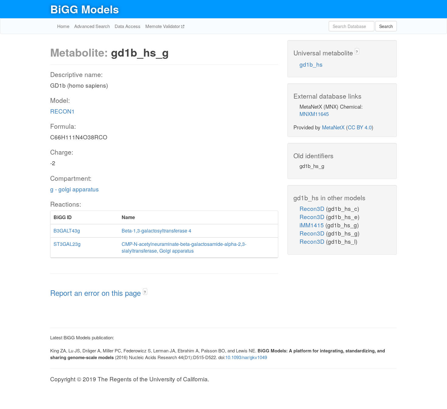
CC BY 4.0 (360, 127)
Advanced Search (92, 26)
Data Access (127, 26)
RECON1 (62, 111)
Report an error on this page (96, 292)
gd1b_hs (311, 64)
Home (63, 26)
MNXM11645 (314, 113)
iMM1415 (312, 225)
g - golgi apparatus (74, 189)
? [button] (145, 292)
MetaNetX (333, 127)
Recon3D (313, 208)
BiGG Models (84, 9)
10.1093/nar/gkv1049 (246, 357)
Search (386, 26)
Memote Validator (163, 26)
